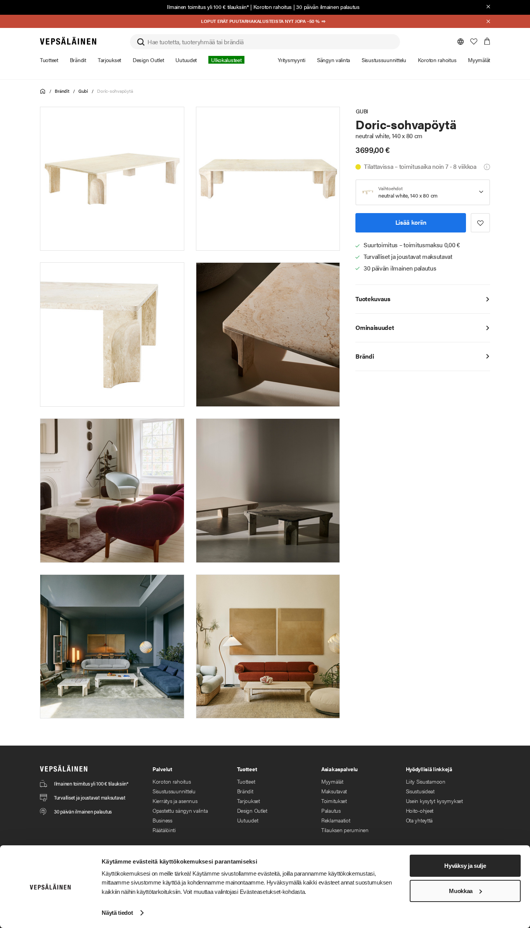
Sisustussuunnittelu (174, 791)
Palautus (331, 810)
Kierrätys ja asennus (174, 801)
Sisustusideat (420, 791)
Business (162, 820)
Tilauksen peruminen (345, 830)
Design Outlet (252, 810)
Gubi (83, 90)
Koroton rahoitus (272, 6)
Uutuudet (247, 820)
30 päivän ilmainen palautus (327, 6)
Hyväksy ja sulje (465, 865)
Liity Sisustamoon (425, 781)
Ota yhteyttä (419, 820)
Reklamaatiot (335, 820)
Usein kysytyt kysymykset (434, 801)
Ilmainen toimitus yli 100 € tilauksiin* (208, 6)
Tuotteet (246, 781)
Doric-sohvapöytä (115, 90)
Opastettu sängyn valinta (180, 810)
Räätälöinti (164, 830)
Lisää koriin (410, 222)
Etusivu (43, 91)
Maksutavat (334, 791)
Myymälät (332, 781)
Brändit (62, 90)
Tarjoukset (248, 801)
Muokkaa (461, 891)
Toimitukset (334, 801)
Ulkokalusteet (226, 60)
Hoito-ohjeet (420, 810)
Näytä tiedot (117, 912)
